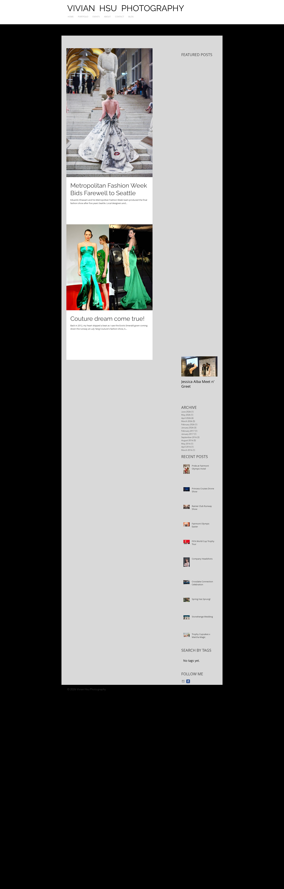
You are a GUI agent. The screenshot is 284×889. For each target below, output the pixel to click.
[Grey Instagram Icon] (183, 681)
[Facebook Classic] (188, 681)
